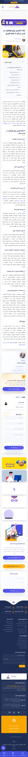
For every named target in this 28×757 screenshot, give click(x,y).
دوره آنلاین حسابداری (23, 646)
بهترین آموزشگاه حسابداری (15, 737)
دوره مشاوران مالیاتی (23, 633)
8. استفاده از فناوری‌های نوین (13, 92)
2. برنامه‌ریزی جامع (16, 75)
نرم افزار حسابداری (9, 621)
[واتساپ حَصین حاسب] (14, 713)
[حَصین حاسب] (14, 9)
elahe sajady (18, 39)
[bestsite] (8, 676)
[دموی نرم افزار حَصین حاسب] (14, 489)
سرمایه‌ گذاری (21, 213)
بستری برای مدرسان (9, 631)
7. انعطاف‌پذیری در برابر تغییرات (12, 90)
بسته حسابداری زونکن (22, 638)
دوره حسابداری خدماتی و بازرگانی (22, 626)
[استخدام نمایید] (14, 476)
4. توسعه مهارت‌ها (15, 80)
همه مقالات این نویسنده (17, 370)
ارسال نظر (15, 448)
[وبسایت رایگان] (14, 514)
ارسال (22, 666)
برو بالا (14, 748)
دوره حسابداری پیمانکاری (22, 629)
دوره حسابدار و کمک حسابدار (21, 623)
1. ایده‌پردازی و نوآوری (15, 72)
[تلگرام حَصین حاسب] (18, 713)
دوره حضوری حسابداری (22, 640)
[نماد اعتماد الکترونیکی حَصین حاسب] (20, 676)
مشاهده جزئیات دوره (13, 558)
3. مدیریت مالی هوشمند (14, 77)
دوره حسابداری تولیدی (22, 631)
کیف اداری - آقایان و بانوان (21, 644)
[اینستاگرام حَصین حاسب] (9, 713)
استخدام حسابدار (9, 627)
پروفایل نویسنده (19, 366)
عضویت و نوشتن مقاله (14, 389)
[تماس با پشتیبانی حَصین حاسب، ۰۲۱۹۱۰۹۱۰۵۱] (3, 748)
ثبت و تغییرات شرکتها (8, 625)
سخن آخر (19, 95)
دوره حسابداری (10, 623)
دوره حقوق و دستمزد (22, 621)
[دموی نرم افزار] (14, 22)
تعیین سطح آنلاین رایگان (13, 566)
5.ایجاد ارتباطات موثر (15, 82)
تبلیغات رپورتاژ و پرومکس (8, 629)
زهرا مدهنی (21, 402)
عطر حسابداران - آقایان (22, 642)
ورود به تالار (14, 2)
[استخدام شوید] (14, 463)
